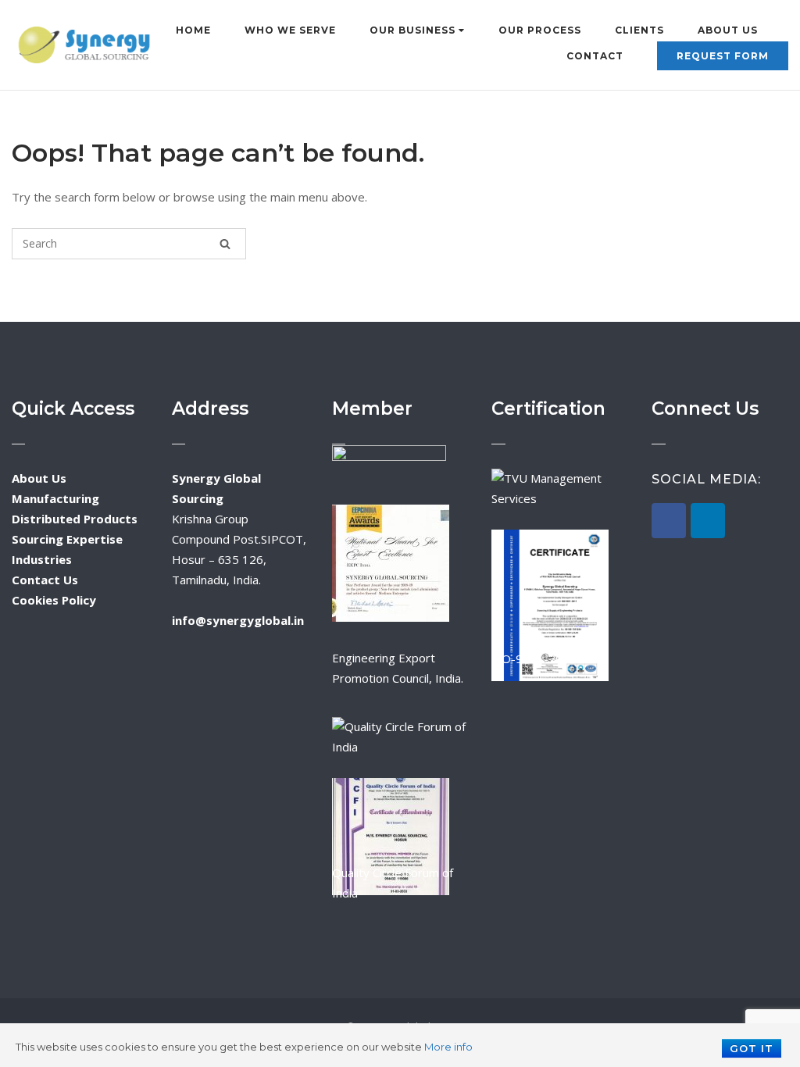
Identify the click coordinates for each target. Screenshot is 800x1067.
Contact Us (45, 579)
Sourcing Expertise (67, 539)
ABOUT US (728, 30)
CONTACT (594, 56)
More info (448, 1046)
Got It (751, 1048)
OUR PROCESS (539, 30)
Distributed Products (75, 518)
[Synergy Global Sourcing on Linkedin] (708, 520)
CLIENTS (639, 30)
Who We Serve (290, 30)
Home (193, 30)
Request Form (723, 56)
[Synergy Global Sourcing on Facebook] (669, 520)
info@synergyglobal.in (238, 620)
